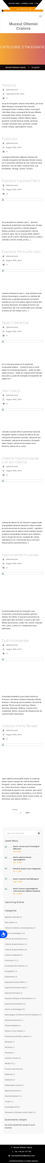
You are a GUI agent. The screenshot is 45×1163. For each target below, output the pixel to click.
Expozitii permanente (14, 1004)
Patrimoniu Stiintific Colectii (17, 1036)
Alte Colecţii (11, 391)
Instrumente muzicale (20, 555)
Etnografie (9, 971)
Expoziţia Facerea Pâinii (21, 181)
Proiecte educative (12, 1069)
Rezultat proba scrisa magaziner (27, 868)
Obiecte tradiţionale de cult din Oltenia (20, 460)
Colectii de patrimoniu (14, 944)
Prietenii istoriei (11, 1058)
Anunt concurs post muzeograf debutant (26, 847)
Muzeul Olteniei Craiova (23, 26)
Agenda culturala (12, 917)
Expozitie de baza (12, 993)
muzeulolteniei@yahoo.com (23, 1155)
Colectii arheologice (13, 933)
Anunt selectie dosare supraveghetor (22, 858)
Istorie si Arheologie (13, 1009)
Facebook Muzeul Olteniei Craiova (23, 1161)
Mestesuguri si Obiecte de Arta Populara (22, 1014)
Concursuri (9, 960)
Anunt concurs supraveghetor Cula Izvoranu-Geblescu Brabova (26, 889)
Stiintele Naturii (11, 1096)
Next (28, 813)
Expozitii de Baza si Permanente (18, 998)
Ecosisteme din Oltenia (14, 966)
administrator (12, 89)
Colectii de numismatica (15, 939)
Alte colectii (10, 922)
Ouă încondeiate (15, 641)
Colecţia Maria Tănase (19, 726)
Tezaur (8, 1101)
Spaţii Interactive (15, 323)
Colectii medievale (12, 955)
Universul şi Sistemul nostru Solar (19, 1112)
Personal (9, 85)
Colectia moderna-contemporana (19, 928)
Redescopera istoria (13, 1085)
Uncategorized (11, 1107)
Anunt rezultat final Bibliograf (26, 879)
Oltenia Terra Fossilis (14, 1031)
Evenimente (10, 977)
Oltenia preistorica (13, 1020)
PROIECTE (9, 1063)
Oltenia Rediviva (11, 1025)
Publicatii (9, 139)
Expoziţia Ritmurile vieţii (21, 252)
